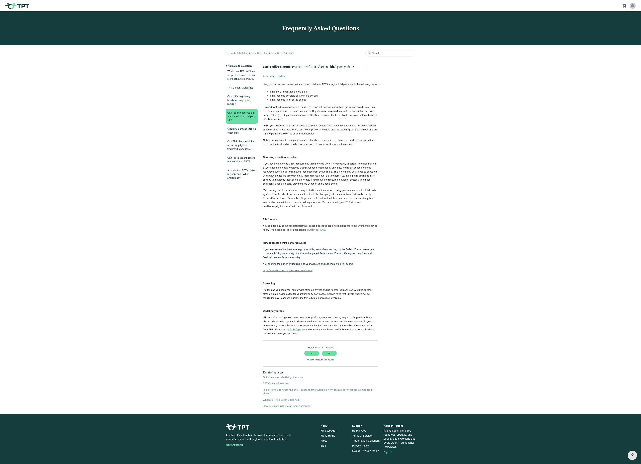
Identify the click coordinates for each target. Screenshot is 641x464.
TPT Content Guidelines (240, 87)
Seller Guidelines (285, 53)
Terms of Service (362, 435)
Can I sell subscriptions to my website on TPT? (241, 159)
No (329, 353)
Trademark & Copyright (365, 440)
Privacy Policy (360, 445)
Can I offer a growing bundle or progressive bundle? (239, 99)
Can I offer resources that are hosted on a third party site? (241, 116)
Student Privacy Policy (365, 450)
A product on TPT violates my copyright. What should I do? (241, 173)
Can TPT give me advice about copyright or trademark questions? (240, 144)
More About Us (234, 444)
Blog (323, 445)
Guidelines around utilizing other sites (241, 130)
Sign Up (388, 452)
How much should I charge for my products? (287, 406)
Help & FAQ (359, 430)
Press (323, 440)
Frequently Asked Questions (239, 53)
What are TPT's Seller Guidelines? (281, 399)
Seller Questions (265, 53)
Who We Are (328, 430)
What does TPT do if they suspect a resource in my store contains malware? (241, 74)
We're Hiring (327, 435)
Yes (311, 353)
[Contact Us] (632, 455)
